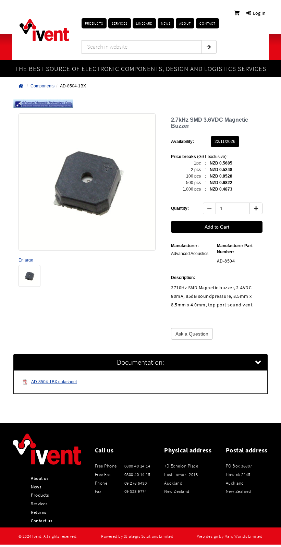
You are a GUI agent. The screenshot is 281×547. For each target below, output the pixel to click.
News (36, 487)
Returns (38, 512)
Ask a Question (191, 334)
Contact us (41, 521)
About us (39, 478)
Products (94, 23)
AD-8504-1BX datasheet (54, 381)
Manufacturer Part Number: (235, 248)
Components (42, 86)
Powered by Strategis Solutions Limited (137, 536)
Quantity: (180, 208)
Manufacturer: (185, 245)
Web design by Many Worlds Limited (230, 536)
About (185, 23)
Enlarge (26, 260)
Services (39, 503)
